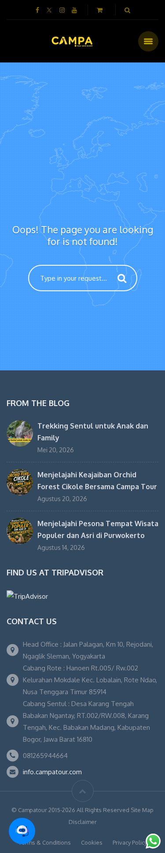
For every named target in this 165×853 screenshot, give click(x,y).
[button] (22, 831)
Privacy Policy (130, 842)
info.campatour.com (52, 772)
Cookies (92, 842)
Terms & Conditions (44, 842)
